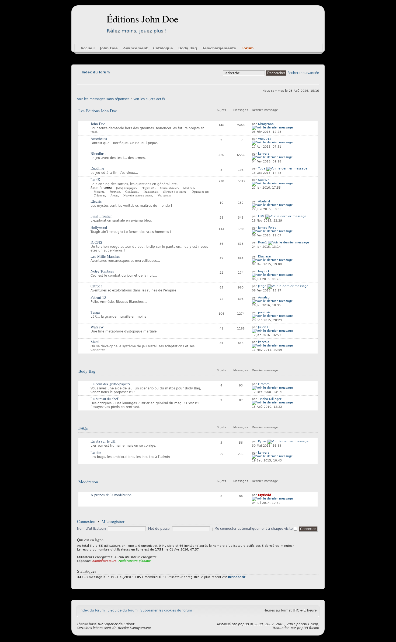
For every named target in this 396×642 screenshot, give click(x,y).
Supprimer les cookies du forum (166, 610)
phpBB (243, 624)
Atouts (114, 195)
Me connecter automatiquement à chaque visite (254, 529)
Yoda (261, 168)
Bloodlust (98, 153)
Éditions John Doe (142, 18)
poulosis (264, 312)
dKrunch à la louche (174, 191)
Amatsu (264, 297)
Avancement (135, 48)
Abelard (264, 201)
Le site (96, 452)
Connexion (86, 521)
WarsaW (97, 327)
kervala (263, 153)
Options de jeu (200, 191)
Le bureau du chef (104, 398)
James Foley (267, 227)
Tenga (95, 312)
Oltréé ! (96, 285)
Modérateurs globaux (135, 561)
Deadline (97, 168)
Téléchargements (219, 48)
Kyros (262, 441)
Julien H (263, 327)
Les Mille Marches (105, 256)
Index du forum (96, 72)
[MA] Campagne (126, 188)
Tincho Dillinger (270, 399)
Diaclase (264, 256)
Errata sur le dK (103, 441)
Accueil (88, 48)
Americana (99, 138)
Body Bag (187, 48)
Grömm (264, 384)
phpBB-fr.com (308, 628)
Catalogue (163, 48)
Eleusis (96, 201)
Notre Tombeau (102, 271)
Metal (95, 341)
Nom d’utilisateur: (91, 529)
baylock (264, 271)
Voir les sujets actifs (149, 99)
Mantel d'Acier (169, 188)
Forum (247, 48)
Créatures (99, 195)
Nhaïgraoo (266, 124)
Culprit (129, 624)
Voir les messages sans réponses (103, 99)
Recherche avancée (303, 73)
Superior (110, 624)
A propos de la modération (111, 494)
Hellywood (99, 227)
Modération (88, 481)
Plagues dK (148, 188)
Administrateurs (104, 561)
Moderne (99, 191)
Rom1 (262, 242)
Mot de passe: (159, 529)
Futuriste (115, 191)
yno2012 (264, 139)
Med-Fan (188, 188)
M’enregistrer (113, 521)
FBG (261, 216)
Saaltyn (263, 180)
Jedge (262, 286)
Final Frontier (101, 216)
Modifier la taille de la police (81, 79)
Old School (131, 191)
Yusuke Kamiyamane (134, 628)
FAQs (83, 428)
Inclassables (151, 191)
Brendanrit (236, 577)
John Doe (109, 48)
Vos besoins (164, 195)
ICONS (96, 242)
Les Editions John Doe (97, 110)
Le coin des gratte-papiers (110, 383)
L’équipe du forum (122, 610)
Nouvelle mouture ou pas (137, 195)
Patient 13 (98, 297)
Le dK (95, 179)
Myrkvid (264, 495)
